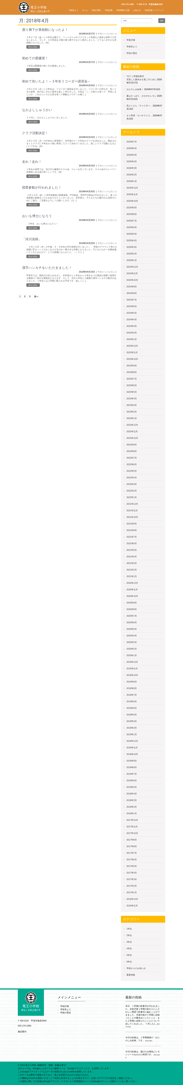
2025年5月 (131, 234)
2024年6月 (131, 306)
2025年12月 (132, 188)
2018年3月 (131, 800)
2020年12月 (132, 583)
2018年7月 (131, 774)
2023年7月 (131, 379)
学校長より (73, 10)
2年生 (129, 935)
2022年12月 (132, 425)
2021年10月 (132, 517)
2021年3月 (131, 563)
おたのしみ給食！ (135, 89)
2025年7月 (131, 221)
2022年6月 (131, 464)
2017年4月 (131, 873)
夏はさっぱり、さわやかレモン (141, 96)
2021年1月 (131, 576)
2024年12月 (132, 267)
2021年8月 (131, 530)
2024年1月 (131, 339)
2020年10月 (132, 596)
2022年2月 (131, 491)
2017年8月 (131, 846)
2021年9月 (131, 524)
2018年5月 (131, 787)
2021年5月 (131, 550)
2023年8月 (131, 372)
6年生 (129, 962)
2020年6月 (131, 622)
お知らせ (137, 10)
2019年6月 (131, 701)
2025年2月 (131, 254)
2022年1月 (131, 497)
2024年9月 (131, 286)
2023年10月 (132, 359)
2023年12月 (132, 346)
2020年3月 (131, 642)
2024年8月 (131, 293)
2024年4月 (131, 319)
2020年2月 (131, 649)
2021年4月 (131, 556)
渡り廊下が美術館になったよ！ (45, 30)
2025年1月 (131, 260)
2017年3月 (131, 879)
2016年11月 (132, 906)
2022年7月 (131, 458)
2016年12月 (132, 899)
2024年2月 (131, 333)
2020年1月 (131, 655)
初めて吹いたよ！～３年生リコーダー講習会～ (56, 81)
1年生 (129, 929)
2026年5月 (131, 155)
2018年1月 (131, 813)
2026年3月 (131, 168)
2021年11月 (132, 510)
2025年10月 (132, 201)
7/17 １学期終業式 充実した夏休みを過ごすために (152, 78)
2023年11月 (132, 352)
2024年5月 (131, 313)
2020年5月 (131, 629)
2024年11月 (132, 273)
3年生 (129, 942)
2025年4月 (131, 240)
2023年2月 (131, 412)
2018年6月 (131, 780)
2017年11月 (132, 826)
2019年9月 (131, 682)
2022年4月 (131, 477)
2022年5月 (131, 471)
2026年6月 (131, 148)
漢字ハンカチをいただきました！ (47, 268)
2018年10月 (132, 754)
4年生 (129, 948)
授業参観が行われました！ (41, 187)
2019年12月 (132, 662)
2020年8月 (131, 609)
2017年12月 (132, 820)
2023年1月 (131, 418)
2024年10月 (132, 280)
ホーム (85, 10)
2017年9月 (131, 840)
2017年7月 (131, 853)
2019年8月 (131, 688)
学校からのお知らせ (107, 34)
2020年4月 (131, 635)
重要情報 (130, 975)
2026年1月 (131, 181)
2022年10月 (132, 438)
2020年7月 (131, 616)
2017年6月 (131, 859)
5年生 (129, 955)
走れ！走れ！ (32, 162)
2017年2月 (131, 886)
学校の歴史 (96, 10)
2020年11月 (132, 589)
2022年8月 (131, 451)
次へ (36, 296)
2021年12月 (132, 504)
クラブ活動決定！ (35, 133)
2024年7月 (131, 300)
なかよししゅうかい (37, 110)
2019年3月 (131, 721)
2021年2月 (131, 570)
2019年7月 (131, 695)
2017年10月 (132, 833)
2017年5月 (131, 866)
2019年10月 (132, 675)
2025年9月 (131, 207)
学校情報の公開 (122, 10)
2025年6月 (131, 227)
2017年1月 (131, 892)
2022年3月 (131, 484)
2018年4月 (131, 794)
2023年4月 (131, 398)
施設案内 (22, 1031)
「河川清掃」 (31, 239)
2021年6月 (131, 543)
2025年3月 (131, 247)
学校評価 (108, 10)
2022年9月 (131, 445)
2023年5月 (131, 392)
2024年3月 (131, 326)
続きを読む (33, 47)
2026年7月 (131, 142)
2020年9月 (131, 603)
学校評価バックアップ (154, 10)
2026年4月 (131, 161)
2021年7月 (131, 537)
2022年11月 (132, 431)
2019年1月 (131, 734)
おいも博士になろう (37, 216)
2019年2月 (131, 728)
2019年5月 (131, 708)
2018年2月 (131, 807)
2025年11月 (132, 194)
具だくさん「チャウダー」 (139, 106)
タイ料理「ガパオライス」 (139, 115)
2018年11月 (132, 747)
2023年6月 (131, 385)
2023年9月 (131, 365)
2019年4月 (131, 715)
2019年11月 (132, 668)
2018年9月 (131, 761)
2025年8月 (131, 214)
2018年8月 (131, 767)
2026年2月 (131, 175)
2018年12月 (132, 741)
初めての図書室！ (35, 58)
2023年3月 (131, 405)
